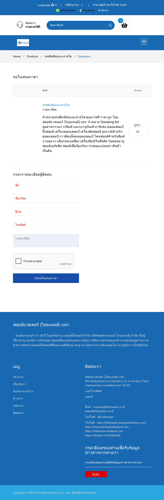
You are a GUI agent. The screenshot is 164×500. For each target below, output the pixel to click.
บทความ (18, 405)
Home (17, 56)
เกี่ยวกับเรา (19, 384)
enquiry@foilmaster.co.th (109, 406)
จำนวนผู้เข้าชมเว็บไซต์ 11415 (110, 4)
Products (32, 56)
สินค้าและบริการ (23, 391)
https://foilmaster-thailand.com (104, 431)
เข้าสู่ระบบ (103, 10)
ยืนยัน (96, 474)
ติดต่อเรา (18, 412)
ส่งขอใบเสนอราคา (46, 278)
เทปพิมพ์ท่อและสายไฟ (58, 56)
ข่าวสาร (18, 398)
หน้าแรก (18, 376)
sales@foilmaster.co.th (99, 411)
